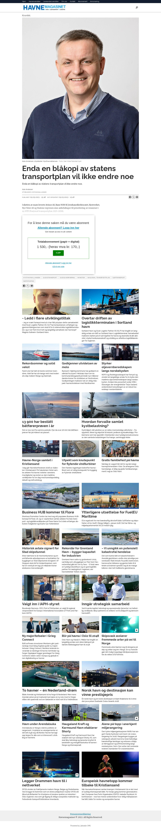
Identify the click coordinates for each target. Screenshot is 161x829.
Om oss (64, 1)
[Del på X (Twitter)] (133, 197)
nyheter (81, 277)
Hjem (24, 1)
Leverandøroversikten (51, 1)
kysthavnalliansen (31, 277)
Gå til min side (58, 267)
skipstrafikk (28, 281)
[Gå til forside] (44, 7)
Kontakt (72, 1)
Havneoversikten (34, 1)
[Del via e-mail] (137, 197)
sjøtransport (119, 277)
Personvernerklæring (80, 814)
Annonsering (94, 1)
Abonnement (82, 1)
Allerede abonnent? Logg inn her (58, 227)
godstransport (50, 277)
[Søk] (137, 7)
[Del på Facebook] (130, 197)
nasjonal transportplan (99, 277)
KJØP (58, 253)
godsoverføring (67, 277)
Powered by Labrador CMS (81, 826)
